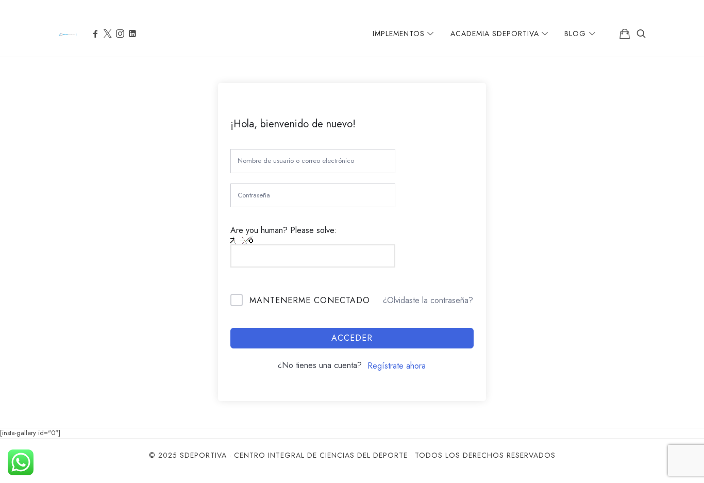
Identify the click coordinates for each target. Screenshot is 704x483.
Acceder (352, 338)
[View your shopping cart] (624, 33)
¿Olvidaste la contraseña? (428, 300)
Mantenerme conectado (309, 300)
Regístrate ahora (396, 366)
